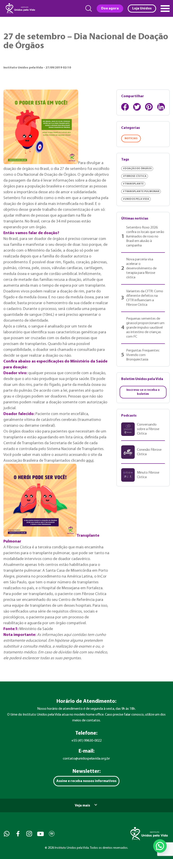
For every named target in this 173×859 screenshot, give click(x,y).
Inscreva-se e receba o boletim (143, 392)
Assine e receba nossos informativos (86, 781)
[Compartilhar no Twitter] (137, 107)
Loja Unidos (142, 8)
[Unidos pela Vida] (19, 8)
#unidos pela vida (136, 199)
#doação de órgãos (137, 168)
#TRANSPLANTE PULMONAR (141, 191)
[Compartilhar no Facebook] (125, 107)
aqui (89, 461)
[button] (160, 846)
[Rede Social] (6, 834)
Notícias (131, 138)
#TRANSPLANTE (133, 183)
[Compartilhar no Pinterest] (149, 107)
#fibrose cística (134, 176)
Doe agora (110, 8)
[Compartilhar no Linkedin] (161, 107)
